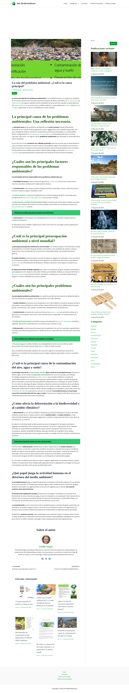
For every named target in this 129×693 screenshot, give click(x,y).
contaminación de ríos (19, 207)
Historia (93, 348)
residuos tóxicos (42, 377)
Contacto (64, 674)
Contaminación (96, 335)
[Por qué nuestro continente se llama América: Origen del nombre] (104, 246)
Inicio (64, 672)
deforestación (16, 103)
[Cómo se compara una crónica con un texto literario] (104, 272)
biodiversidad (16, 263)
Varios (93, 367)
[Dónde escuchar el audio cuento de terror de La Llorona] (104, 219)
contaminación (72, 101)
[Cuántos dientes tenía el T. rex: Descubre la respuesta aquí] (104, 113)
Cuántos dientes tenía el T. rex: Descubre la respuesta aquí (101, 125)
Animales (94, 326)
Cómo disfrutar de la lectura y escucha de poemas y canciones (103, 99)
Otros (14, 93)
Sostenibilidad (95, 364)
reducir (67, 105)
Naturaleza (94, 357)
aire (49, 134)
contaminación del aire (37, 372)
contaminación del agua (38, 134)
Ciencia (93, 332)
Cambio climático (19, 195)
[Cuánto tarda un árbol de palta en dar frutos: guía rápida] (104, 138)
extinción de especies (64, 321)
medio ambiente (19, 105)
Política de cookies (64, 677)
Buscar (93, 40)
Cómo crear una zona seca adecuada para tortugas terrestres (103, 178)
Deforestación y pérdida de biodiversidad (27, 202)
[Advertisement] (64, 20)
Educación (94, 339)
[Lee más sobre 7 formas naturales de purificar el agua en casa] (24, 591)
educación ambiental (19, 274)
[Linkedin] (49, 559)
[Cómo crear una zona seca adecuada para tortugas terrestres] (104, 165)
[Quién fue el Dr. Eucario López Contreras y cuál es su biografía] (104, 59)
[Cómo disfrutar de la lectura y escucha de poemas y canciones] (104, 86)
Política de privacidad (64, 679)
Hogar (93, 351)
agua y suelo (55, 312)
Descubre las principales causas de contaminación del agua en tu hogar (66, 633)
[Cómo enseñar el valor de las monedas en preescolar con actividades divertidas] (104, 191)
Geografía (94, 345)
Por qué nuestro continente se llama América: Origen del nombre (103, 256)
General (93, 342)
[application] (78, 3)
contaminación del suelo (20, 391)
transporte (53, 181)
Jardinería (94, 354)
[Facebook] (42, 559)
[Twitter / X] (46, 559)
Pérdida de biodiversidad (22, 321)
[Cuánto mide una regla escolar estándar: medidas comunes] (104, 301)
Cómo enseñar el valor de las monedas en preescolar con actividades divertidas (104, 202)
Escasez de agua (18, 344)
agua (42, 346)
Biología (93, 329)
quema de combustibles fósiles (32, 198)
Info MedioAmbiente (26, 3)
